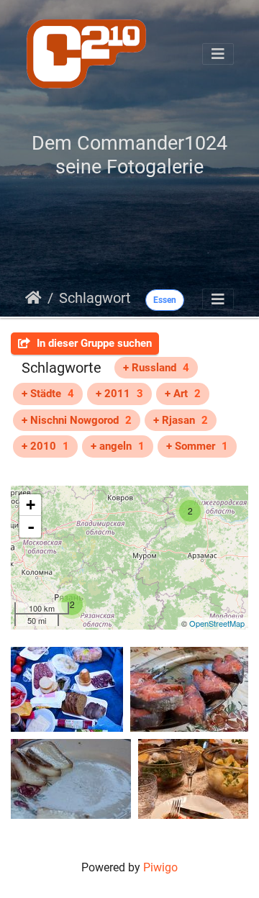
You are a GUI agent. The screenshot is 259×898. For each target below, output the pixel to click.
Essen (164, 300)
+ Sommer (197, 446)
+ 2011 (119, 393)
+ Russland (156, 367)
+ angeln (118, 446)
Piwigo (160, 867)
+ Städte (48, 393)
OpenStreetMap (217, 623)
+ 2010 (45, 446)
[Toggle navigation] (218, 54)
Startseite (33, 298)
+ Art (183, 393)
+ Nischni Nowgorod (77, 420)
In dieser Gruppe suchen (93, 343)
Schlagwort (95, 298)
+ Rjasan (180, 420)
